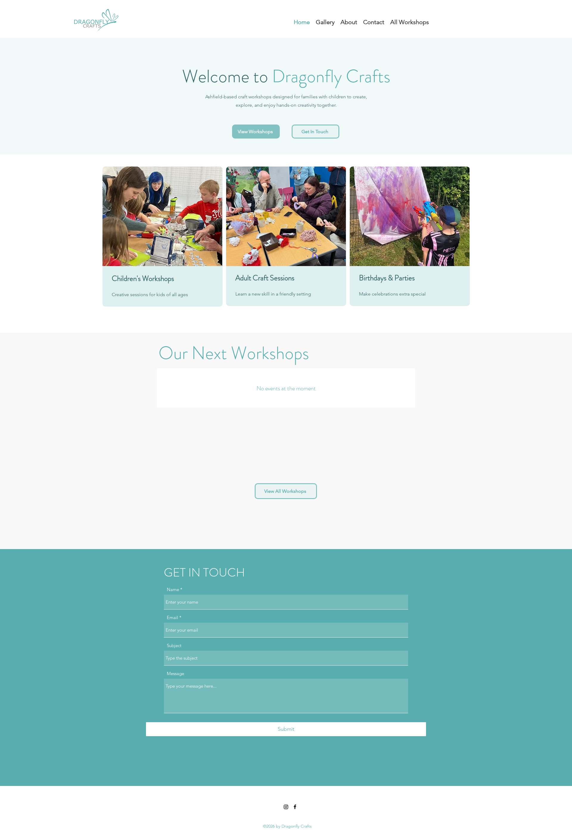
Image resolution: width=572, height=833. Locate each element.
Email (172, 617)
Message (175, 673)
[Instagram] (286, 807)
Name (173, 589)
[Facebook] (295, 807)
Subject (174, 645)
